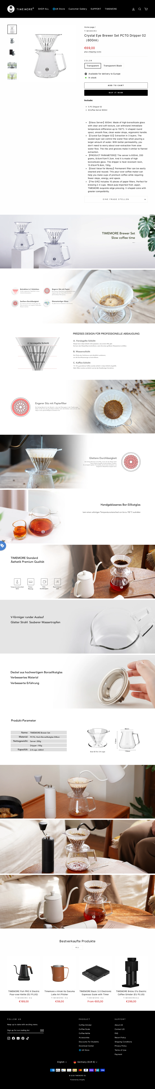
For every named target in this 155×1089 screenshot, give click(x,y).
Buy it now (116, 93)
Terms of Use (120, 1050)
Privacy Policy (121, 1046)
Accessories (84, 1037)
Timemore (90, 31)
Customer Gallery (78, 9)
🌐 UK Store (84, 1050)
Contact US (120, 1029)
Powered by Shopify (77, 1080)
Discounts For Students (89, 1042)
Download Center (86, 1046)
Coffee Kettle (84, 1033)
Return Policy (120, 1037)
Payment (118, 1054)
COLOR (88, 61)
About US (119, 1025)
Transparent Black (113, 65)
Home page (89, 27)
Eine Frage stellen (116, 199)
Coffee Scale (84, 1029)
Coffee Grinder (85, 1025)
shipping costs (94, 52)
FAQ (116, 1033)
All (78, 947)
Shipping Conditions (123, 1042)
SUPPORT (96, 9)
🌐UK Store (59, 9)
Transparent (93, 65)
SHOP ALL (43, 9)
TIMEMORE (111, 9)
